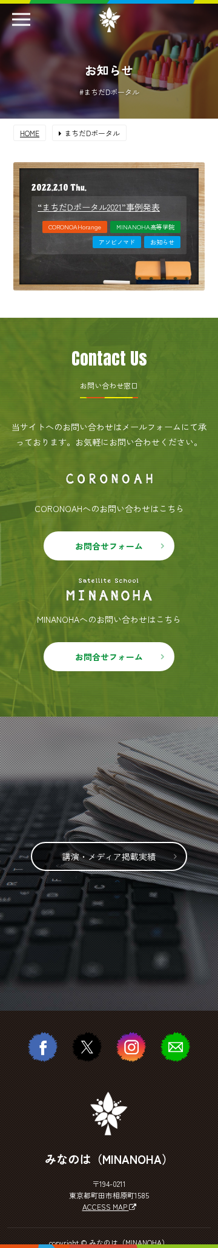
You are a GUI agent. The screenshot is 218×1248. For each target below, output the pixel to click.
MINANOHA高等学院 (145, 226)
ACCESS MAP (105, 1206)
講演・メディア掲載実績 (109, 856)
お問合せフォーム (109, 546)
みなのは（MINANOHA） (129, 1242)
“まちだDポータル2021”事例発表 (99, 207)
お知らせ (162, 241)
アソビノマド (117, 241)
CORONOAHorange (74, 226)
